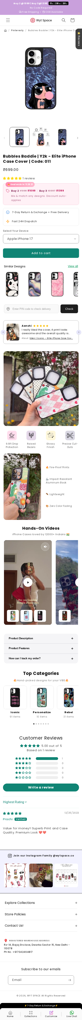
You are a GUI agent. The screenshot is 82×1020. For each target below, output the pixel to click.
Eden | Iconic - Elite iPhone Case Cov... (51, 338)
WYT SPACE (34, 995)
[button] (8, 20)
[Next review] (78, 332)
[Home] (5, 30)
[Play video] (27, 582)
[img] (12, 813)
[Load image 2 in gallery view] (41, 137)
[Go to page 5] (43, 723)
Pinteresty (17, 30)
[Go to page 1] (34, 723)
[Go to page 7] (48, 723)
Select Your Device (15, 231)
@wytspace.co (63, 855)
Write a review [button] (41, 787)
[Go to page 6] (45, 723)
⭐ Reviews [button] (79, 39)
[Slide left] (4, 138)
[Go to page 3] (38, 723)
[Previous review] (3, 332)
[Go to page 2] (36, 723)
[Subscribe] (69, 980)
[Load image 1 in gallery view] (19, 137)
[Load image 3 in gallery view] (62, 137)
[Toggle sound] (45, 547)
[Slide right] (77, 138)
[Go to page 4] (41, 723)
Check (69, 308)
